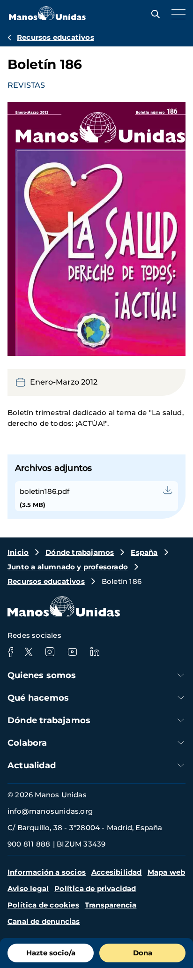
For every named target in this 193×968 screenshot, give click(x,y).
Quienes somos (41, 675)
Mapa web (167, 872)
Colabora (27, 743)
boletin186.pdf (44, 491)
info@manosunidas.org (50, 811)
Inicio (18, 552)
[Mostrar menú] (176, 14)
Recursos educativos (55, 37)
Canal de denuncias (43, 921)
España (144, 552)
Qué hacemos (38, 698)
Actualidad (31, 765)
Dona (142, 952)
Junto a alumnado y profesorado (67, 566)
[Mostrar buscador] (153, 14)
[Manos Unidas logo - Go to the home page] (47, 17)
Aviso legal (28, 888)
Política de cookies (43, 904)
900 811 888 (28, 843)
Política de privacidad (95, 888)
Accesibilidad (116, 872)
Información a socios (46, 872)
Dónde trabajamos (79, 552)
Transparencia (111, 904)
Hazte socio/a (50, 952)
